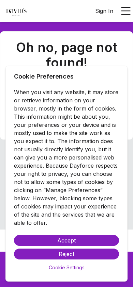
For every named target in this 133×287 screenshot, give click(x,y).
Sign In (104, 10)
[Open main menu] (126, 11)
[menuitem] (16, 11)
